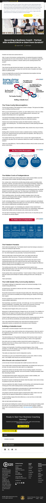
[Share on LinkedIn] (5, 449)
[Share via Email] (15, 449)
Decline (37, 15)
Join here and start (27, 407)
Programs (31, 472)
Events (30, 476)
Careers (40, 468)
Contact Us (18, 480)
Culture (40, 478)
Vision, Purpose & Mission (40, 475)
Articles (30, 474)
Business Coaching (9, 439)
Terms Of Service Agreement (31, 497)
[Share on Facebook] (12, 449)
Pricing (30, 470)
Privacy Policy (37, 497)
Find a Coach (23, 426)
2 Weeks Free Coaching (8, 431)
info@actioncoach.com (20, 478)
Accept (28, 15)
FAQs (30, 478)
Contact (40, 482)
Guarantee (40, 480)
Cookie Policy (41, 497)
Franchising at (9, 1)
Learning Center (31, 467)
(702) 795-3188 (19, 476)
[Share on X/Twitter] (8, 449)
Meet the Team (40, 470)
